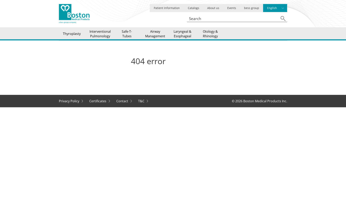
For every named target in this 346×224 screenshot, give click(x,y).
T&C (141, 101)
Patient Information (167, 8)
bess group (251, 8)
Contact (122, 101)
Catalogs (193, 8)
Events (231, 8)
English (272, 8)
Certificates (98, 101)
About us (213, 8)
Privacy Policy (69, 101)
